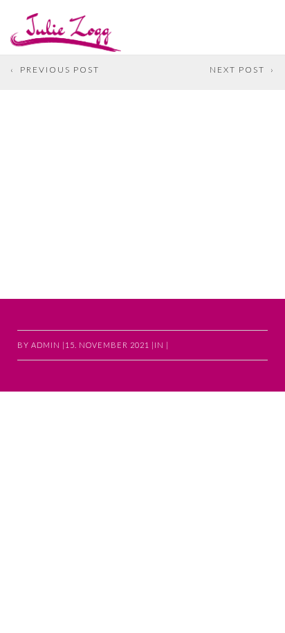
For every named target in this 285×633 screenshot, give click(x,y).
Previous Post (60, 69)
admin (45, 344)
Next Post (237, 69)
